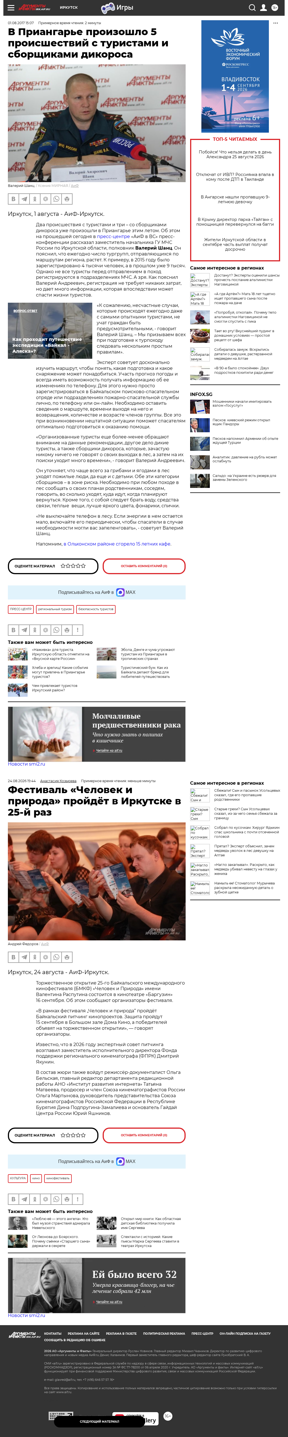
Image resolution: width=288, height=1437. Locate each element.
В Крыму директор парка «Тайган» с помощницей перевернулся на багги (235, 222)
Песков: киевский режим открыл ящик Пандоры (241, 422)
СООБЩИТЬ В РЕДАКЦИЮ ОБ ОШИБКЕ (74, 1340)
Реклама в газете (121, 1334)
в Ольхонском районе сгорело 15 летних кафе (117, 544)
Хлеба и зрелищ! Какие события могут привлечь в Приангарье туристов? (60, 672)
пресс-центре (113, 236)
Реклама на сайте (84, 1334)
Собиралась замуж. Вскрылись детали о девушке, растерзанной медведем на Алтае (243, 354)
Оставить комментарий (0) (144, 566)
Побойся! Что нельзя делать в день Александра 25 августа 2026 (235, 154)
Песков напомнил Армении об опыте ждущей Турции (245, 441)
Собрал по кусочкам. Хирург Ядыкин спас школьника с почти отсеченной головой (247, 832)
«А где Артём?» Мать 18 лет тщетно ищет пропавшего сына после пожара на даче (244, 298)
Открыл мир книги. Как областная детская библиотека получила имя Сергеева (151, 1223)
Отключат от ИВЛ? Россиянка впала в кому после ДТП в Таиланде (235, 177)
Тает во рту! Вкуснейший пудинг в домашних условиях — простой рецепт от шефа (244, 335)
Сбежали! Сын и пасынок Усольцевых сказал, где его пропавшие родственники (247, 795)
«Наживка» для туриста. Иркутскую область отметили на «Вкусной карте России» (60, 654)
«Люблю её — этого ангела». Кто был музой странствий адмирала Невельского (61, 1223)
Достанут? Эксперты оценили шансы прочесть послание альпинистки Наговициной (247, 279)
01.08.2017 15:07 (21, 23)
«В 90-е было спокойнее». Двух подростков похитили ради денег (244, 370)
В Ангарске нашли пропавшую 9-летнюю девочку (235, 199)
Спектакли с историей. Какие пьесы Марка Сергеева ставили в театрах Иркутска (150, 1241)
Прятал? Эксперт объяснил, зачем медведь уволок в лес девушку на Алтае (244, 850)
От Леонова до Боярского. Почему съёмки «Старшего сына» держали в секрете (61, 1241)
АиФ (75, 186)
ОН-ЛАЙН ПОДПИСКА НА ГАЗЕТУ (245, 1334)
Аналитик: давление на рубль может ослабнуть (245, 459)
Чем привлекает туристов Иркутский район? (54, 688)
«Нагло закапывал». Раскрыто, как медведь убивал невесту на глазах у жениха (245, 869)
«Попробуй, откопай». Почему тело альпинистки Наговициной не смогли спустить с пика (245, 316)
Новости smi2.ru (26, 764)
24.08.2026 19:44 (22, 781)
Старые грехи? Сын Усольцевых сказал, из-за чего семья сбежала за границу (245, 813)
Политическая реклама (164, 1334)
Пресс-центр (202, 1334)
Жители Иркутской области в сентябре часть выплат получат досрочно (235, 244)
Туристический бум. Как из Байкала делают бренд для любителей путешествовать (145, 672)
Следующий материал (99, 1422)
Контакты (52, 1334)
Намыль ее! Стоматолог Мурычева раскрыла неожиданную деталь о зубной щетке (244, 887)
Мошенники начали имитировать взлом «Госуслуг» (242, 404)
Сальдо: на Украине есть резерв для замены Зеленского (244, 478)
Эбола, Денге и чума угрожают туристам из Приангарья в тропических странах (148, 654)
